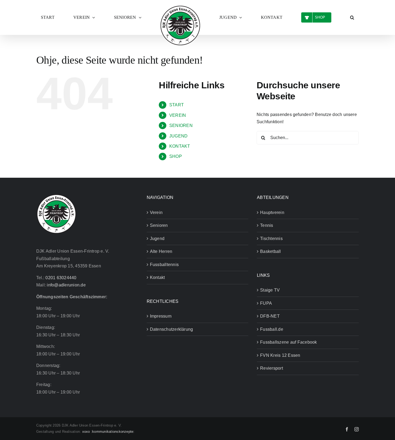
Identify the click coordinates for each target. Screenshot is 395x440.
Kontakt (157, 277)
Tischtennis (271, 238)
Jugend (157, 238)
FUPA (266, 303)
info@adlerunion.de (66, 285)
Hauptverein (272, 212)
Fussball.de (271, 329)
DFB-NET (270, 316)
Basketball (270, 251)
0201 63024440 (60, 277)
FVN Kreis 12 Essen (280, 355)
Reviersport (271, 368)
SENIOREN (181, 125)
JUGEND (178, 136)
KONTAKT (179, 146)
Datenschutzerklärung (171, 329)
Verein (156, 212)
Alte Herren (161, 251)
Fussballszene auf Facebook (288, 342)
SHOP (175, 156)
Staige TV (270, 290)
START (176, 105)
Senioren (159, 225)
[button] (306, 17)
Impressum (160, 316)
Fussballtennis (164, 264)
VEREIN (177, 115)
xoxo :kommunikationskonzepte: (108, 432)
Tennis (266, 225)
